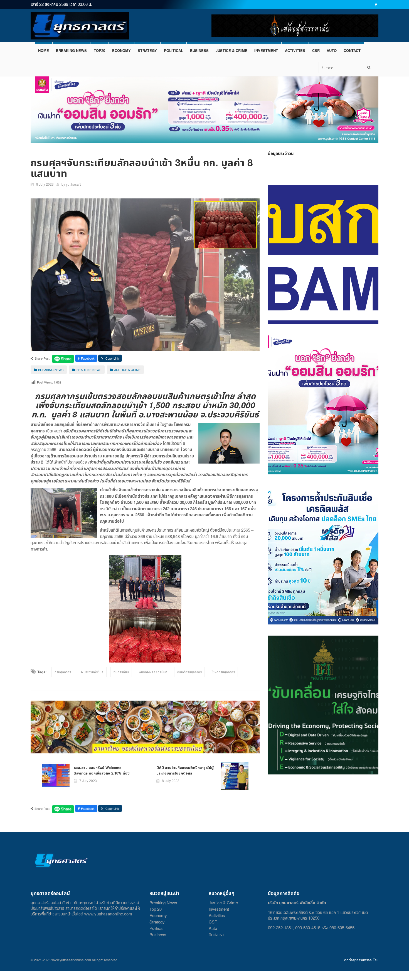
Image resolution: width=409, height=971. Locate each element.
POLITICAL (173, 50)
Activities (217, 915)
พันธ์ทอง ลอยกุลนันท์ (153, 671)
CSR (316, 50)
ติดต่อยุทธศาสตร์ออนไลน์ (361, 959)
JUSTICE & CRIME (231, 50)
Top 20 (155, 909)
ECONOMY (121, 50)
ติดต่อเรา (216, 934)
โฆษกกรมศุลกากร (223, 671)
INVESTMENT (266, 50)
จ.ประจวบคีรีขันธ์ (92, 671)
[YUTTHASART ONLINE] (80, 25)
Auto (213, 928)
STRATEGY (147, 50)
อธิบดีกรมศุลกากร (189, 671)
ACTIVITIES (295, 50)
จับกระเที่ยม (121, 671)
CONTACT (352, 50)
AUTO (332, 50)
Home (43, 50)
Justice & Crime (223, 902)
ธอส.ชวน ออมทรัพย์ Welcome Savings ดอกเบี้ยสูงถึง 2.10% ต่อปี (102, 770)
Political (156, 928)
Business (157, 934)
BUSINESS (199, 50)
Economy (158, 915)
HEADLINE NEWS (89, 369)
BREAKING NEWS (71, 50)
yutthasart (73, 184)
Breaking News (163, 902)
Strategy (157, 922)
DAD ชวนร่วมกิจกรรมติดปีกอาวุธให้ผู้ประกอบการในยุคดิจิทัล (185, 770)
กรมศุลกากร (63, 671)
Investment (219, 909)
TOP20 (99, 50)
